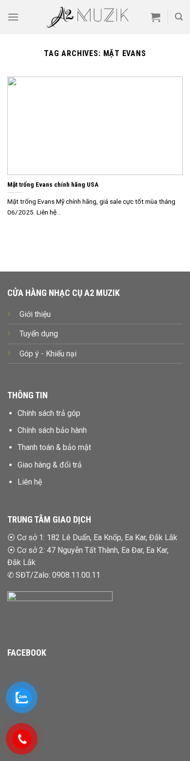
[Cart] (155, 17)
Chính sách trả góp (49, 413)
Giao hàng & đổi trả (50, 464)
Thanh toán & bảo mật (54, 447)
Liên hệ (30, 482)
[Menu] (13, 17)
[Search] (179, 16)
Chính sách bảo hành (52, 430)
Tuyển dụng (38, 333)
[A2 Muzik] (87, 17)
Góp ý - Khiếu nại (47, 353)
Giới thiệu (35, 314)
